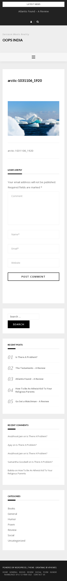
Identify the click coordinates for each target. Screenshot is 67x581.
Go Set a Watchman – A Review (32, 401)
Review (12, 530)
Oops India (13, 40)
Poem (11, 524)
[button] (31, 22)
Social (11, 535)
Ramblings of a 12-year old (18, 574)
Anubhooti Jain (15, 436)
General (12, 513)
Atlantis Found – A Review (33, 11)
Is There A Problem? (26, 357)
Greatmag (40, 567)
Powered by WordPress (14, 567)
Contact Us (39, 574)
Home (5, 572)
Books (11, 508)
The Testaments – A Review (30, 368)
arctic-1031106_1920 (20, 150)
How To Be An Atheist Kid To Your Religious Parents (33, 390)
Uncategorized (16, 540)
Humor (12, 519)
